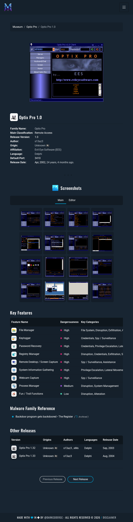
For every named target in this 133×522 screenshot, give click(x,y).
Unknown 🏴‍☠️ (42, 145)
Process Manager (29, 385)
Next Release (80, 479)
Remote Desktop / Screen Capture (38, 361)
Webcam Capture (29, 377)
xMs (76, 448)
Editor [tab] (72, 200)
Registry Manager (29, 354)
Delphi (38, 153)
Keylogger (24, 338)
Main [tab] (61, 200)
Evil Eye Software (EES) (48, 149)
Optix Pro (31, 26)
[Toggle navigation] (124, 7)
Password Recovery (30, 346)
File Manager (26, 330)
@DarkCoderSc (53, 517)
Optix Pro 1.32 (27, 447)
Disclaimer (109, 517)
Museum (18, 26)
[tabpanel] (66, 255)
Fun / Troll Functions (31, 393)
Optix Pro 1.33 (27, 455)
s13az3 (39, 141)
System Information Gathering (36, 369)
